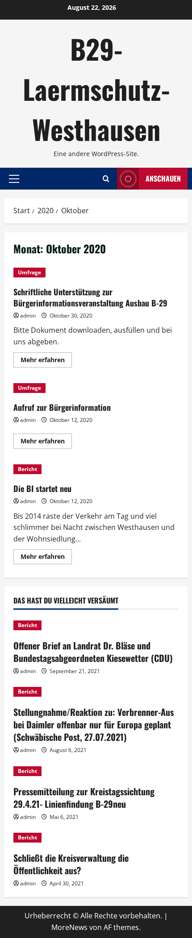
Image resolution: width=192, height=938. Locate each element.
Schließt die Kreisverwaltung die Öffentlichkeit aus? (71, 864)
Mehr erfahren (46, 361)
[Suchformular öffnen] (106, 178)
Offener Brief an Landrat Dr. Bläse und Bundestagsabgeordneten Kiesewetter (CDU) (93, 652)
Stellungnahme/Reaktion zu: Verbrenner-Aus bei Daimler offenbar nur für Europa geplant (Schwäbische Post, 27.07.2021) (93, 724)
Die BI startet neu (42, 488)
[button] (14, 178)
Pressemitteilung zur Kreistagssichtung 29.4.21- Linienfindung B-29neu (83, 797)
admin (28, 315)
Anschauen (163, 178)
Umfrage (29, 272)
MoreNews (69, 927)
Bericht (27, 469)
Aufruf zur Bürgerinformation (62, 407)
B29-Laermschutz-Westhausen (96, 89)
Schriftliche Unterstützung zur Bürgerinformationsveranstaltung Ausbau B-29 (90, 297)
